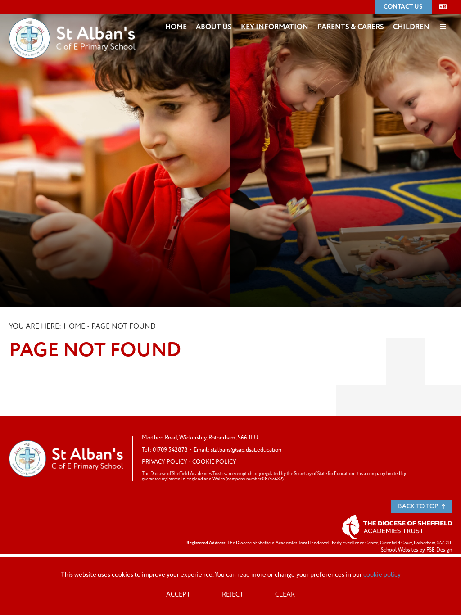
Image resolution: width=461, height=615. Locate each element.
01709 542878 (170, 449)
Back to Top (418, 506)
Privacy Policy (164, 462)
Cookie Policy (214, 462)
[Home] (72, 25)
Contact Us (403, 6)
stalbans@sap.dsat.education (246, 449)
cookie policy (382, 575)
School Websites (399, 550)
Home (74, 326)
